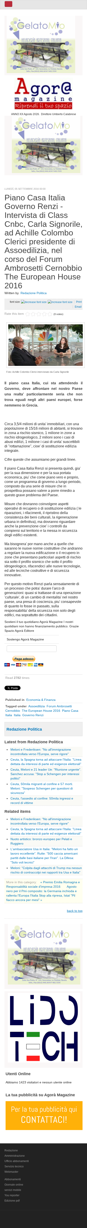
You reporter (11, 1195)
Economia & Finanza (41, 700)
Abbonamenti (12, 1179)
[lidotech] (44, 1027)
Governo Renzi (33, 715)
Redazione (11, 1150)
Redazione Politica (34, 293)
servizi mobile (12, 1190)
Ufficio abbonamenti (16, 1161)
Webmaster (11, 1171)
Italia (17, 715)
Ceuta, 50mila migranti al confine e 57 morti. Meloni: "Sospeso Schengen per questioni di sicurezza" (41, 788)
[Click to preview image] (45, 345)
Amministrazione (14, 1155)
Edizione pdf (12, 1200)
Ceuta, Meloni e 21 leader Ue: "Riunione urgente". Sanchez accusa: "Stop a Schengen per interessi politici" (45, 774)
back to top (75, 911)
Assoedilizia (36, 706)
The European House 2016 (41, 710)
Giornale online (13, 1184)
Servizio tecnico (14, 1166)
